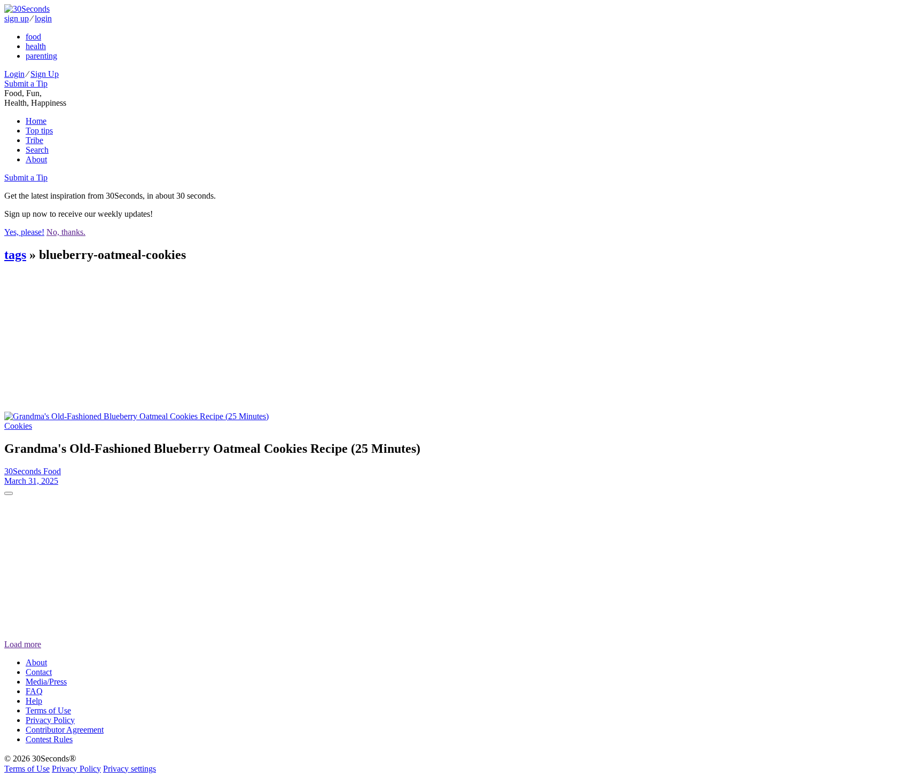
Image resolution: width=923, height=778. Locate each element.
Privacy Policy (50, 720)
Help (34, 700)
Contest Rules (49, 739)
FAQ (34, 691)
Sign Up (44, 73)
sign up (16, 18)
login (43, 18)
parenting (41, 55)
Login (14, 73)
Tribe (34, 140)
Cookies (18, 425)
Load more (22, 644)
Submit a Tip (26, 83)
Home (36, 120)
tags (15, 255)
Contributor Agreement (65, 729)
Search (37, 149)
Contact (39, 672)
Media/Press (46, 681)
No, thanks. (65, 232)
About (36, 159)
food (33, 36)
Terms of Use (48, 710)
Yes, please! (24, 232)
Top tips (39, 130)
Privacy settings (129, 768)
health (36, 46)
